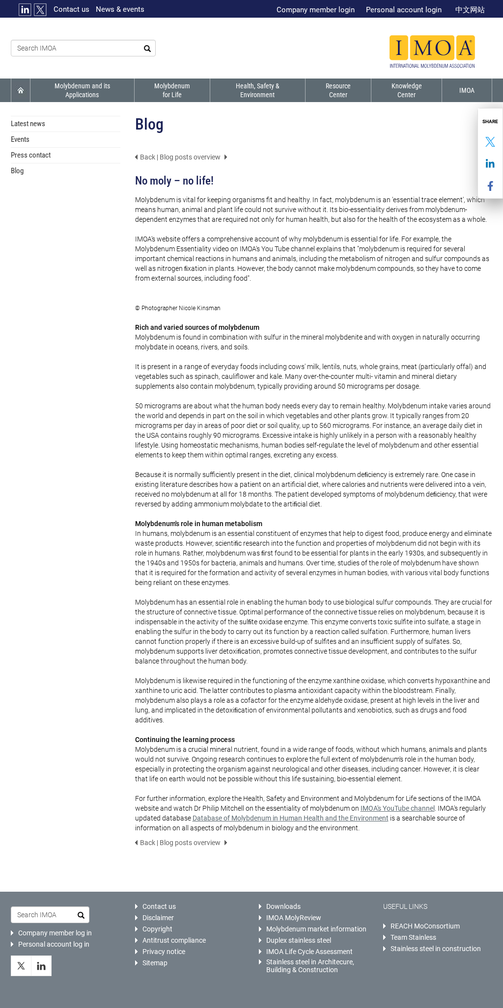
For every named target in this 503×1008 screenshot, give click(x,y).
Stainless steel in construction (436, 949)
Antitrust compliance (174, 940)
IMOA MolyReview (293, 918)
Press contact (31, 155)
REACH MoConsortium (425, 926)
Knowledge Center (406, 90)
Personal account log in (53, 944)
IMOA (467, 90)
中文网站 (470, 9)
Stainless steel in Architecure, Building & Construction (310, 966)
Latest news (28, 123)
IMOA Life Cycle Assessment (309, 951)
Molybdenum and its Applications (82, 90)
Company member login (316, 9)
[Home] (432, 51)
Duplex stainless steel (298, 940)
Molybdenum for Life (172, 90)
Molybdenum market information (316, 929)
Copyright (157, 929)
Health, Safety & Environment (257, 90)
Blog (17, 170)
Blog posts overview (190, 157)
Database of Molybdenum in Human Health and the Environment (291, 818)
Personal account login (404, 9)
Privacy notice (163, 951)
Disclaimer (158, 918)
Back (147, 157)
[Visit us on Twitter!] (21, 965)
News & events (120, 9)
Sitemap (155, 963)
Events (20, 139)
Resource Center (338, 90)
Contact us (71, 9)
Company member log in (55, 933)
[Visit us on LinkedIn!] (41, 965)
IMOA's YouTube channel (398, 808)
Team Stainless (413, 937)
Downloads (283, 906)
